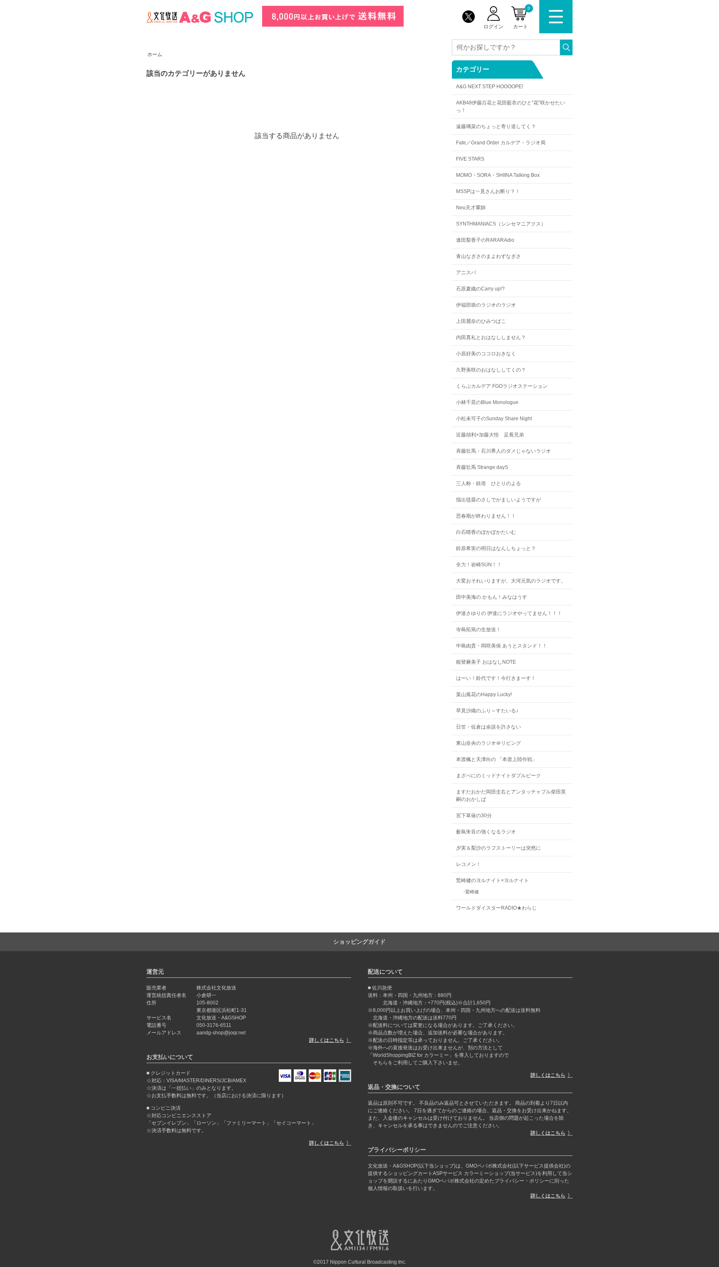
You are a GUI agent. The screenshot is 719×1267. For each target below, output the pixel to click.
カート (521, 18)
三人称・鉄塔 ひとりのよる (488, 483)
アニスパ (466, 272)
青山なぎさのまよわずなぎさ (488, 256)
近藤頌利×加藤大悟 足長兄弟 (490, 435)
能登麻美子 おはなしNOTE (486, 662)
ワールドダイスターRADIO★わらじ (496, 908)
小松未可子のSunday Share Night (494, 419)
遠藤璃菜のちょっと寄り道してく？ (496, 126)
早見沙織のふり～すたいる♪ (487, 711)
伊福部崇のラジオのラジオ (486, 305)
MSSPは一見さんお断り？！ (488, 191)
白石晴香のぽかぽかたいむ (486, 532)
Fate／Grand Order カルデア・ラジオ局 (500, 143)
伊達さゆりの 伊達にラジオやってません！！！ (509, 613)
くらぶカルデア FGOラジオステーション (502, 386)
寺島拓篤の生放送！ (478, 629)
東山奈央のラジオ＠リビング (488, 743)
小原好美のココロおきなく (486, 354)
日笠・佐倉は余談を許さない (488, 727)
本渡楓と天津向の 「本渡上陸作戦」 (496, 759)
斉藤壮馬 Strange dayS (482, 467)
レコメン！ (468, 864)
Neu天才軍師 (471, 208)
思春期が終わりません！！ (486, 516)
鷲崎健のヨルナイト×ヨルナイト (492, 880)
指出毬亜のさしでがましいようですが (498, 500)
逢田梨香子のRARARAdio (485, 240)
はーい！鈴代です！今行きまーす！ (496, 678)
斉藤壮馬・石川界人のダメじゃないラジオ (503, 451)
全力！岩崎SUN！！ (479, 565)
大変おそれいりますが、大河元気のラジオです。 (511, 581)
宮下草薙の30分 (474, 815)
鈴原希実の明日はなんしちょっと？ (496, 548)
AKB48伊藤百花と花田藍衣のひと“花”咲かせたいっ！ (510, 106)
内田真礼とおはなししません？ (491, 337)
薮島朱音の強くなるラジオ (486, 832)
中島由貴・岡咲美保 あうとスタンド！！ (501, 646)
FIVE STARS (470, 159)
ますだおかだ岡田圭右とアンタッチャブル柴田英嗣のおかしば (511, 795)
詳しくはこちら (326, 1040)
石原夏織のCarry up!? (480, 289)
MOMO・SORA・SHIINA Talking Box (498, 175)
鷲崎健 (472, 891)
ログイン (493, 27)
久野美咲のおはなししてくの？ (491, 370)
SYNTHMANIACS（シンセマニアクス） (501, 224)
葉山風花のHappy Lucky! (484, 694)
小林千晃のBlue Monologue (487, 402)
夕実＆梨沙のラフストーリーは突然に (498, 848)
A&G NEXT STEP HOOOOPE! (489, 86)
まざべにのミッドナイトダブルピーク (498, 776)
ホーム (154, 54)
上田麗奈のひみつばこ (481, 321)
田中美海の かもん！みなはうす (491, 597)
